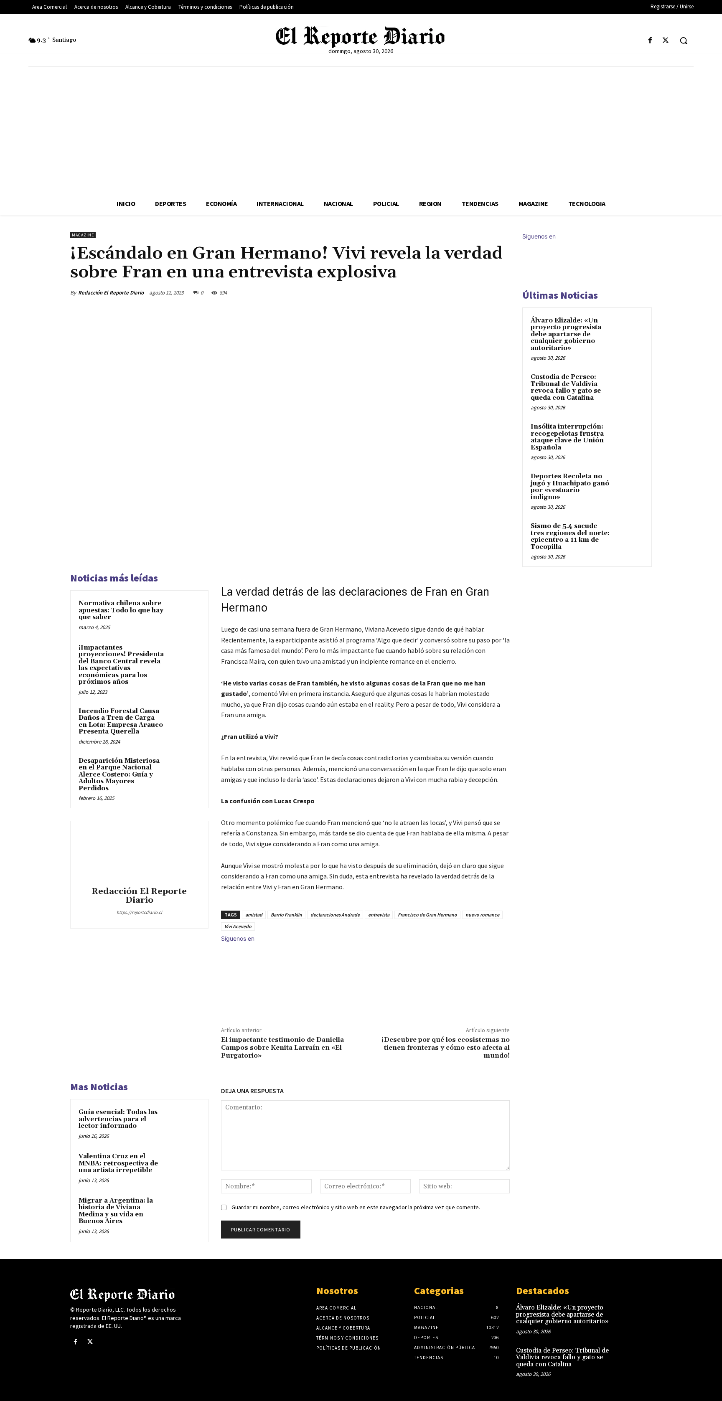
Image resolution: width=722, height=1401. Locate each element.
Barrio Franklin (286, 914)
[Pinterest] (462, 292)
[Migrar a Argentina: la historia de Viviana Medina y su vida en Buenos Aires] (184, 1212)
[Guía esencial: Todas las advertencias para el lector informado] (184, 1123)
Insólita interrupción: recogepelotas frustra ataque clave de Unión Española (567, 437)
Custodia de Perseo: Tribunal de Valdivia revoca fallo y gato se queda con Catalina (566, 387)
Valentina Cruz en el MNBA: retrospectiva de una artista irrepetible (118, 1163)
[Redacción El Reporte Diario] (139, 855)
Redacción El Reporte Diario (111, 292)
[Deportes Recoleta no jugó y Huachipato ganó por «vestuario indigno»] (628, 486)
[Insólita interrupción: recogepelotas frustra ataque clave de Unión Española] (628, 436)
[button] (684, 40)
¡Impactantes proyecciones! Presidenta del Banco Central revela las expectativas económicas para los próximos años (121, 665)
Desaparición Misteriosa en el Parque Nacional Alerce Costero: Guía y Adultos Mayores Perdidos (119, 774)
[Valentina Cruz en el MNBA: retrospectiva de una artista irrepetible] (184, 1167)
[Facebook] (650, 40)
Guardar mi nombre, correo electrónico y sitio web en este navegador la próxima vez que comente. (355, 1207)
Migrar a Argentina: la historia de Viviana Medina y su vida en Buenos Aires (116, 1211)
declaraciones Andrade (335, 914)
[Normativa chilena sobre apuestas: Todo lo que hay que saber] (184, 614)
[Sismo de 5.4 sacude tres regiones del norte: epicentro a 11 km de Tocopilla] (628, 536)
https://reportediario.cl (139, 912)
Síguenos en (237, 938)
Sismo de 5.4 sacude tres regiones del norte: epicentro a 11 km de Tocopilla (570, 536)
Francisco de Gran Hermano (427, 914)
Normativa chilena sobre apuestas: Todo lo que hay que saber (121, 610)
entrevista (378, 914)
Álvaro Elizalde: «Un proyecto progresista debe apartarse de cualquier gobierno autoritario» (566, 334)
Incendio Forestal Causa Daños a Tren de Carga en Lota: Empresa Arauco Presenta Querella (121, 721)
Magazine (83, 235)
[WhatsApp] (481, 292)
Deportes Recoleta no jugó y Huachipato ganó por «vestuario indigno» (570, 486)
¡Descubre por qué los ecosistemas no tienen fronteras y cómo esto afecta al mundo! (445, 1048)
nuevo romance (482, 914)
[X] (665, 40)
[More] (501, 292)
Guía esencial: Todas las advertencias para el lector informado (118, 1119)
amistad (253, 914)
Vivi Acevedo (238, 926)
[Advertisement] (361, 129)
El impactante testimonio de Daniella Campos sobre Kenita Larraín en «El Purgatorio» (282, 1048)
